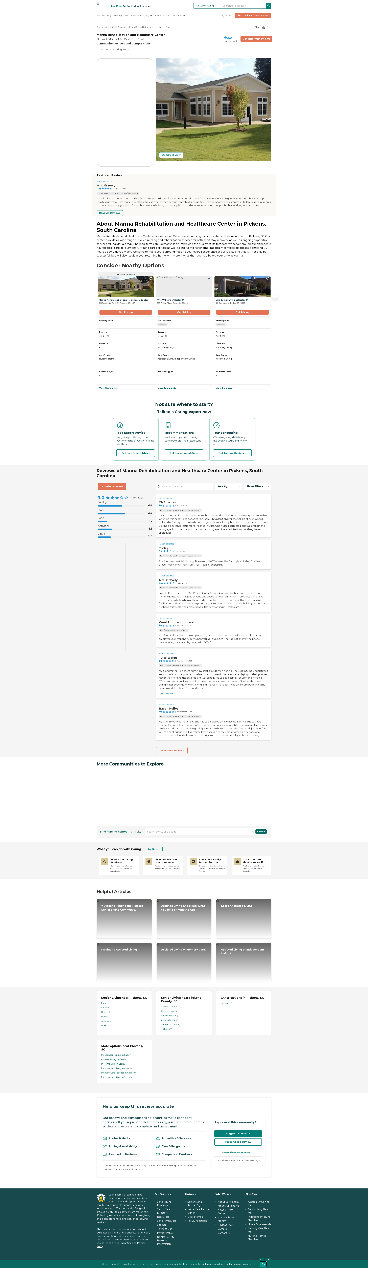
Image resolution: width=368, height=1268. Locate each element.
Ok (263, 1264)
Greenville (106, 1012)
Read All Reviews (109, 213)
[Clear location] (252, 831)
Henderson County (170, 1024)
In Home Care (228, 1003)
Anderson (106, 1021)
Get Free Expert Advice (135, 453)
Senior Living (103, 27)
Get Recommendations (184, 453)
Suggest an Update (238, 1133)
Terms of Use (124, 1243)
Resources (163, 1216)
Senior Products (166, 1221)
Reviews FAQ (225, 1225)
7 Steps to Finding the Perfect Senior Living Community (122, 907)
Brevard (105, 1016)
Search (261, 831)
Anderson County (170, 1015)
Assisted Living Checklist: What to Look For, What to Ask (183, 907)
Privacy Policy (165, 1233)
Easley (104, 1003)
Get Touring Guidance (232, 453)
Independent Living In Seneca (116, 1077)
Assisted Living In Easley (113, 1059)
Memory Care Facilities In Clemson (118, 1072)
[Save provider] (269, 27)
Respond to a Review (238, 1142)
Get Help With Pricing (256, 38)
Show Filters (254, 486)
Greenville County (170, 1020)
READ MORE (166, 693)
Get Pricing (126, 312)
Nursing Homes (104, 181)
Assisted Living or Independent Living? (242, 951)
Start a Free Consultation (253, 15)
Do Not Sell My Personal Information (165, 1240)
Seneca (105, 1007)
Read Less (153, 849)
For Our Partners (197, 1221)
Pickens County (169, 1006)
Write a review (114, 486)
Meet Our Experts (228, 1206)
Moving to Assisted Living (119, 949)
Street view (173, 155)
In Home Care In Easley (113, 1064)
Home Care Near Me (259, 1224)
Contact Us (224, 1233)
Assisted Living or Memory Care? (183, 949)
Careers (222, 1229)
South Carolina (118, 27)
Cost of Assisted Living (237, 905)
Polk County (167, 1029)
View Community (108, 388)
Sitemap (162, 1225)
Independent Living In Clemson (117, 1068)
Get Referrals (195, 1216)
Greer (104, 1025)
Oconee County (169, 1011)
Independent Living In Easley (116, 1055)
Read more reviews (172, 750)
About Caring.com (228, 1202)
